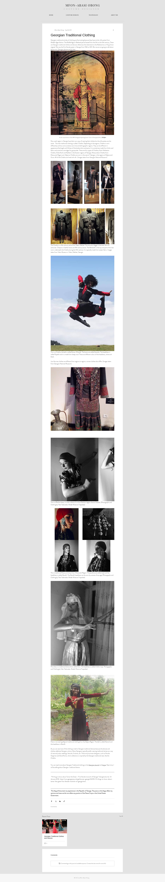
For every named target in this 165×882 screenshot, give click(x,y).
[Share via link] (64, 801)
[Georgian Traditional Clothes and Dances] (54, 826)
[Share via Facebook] (51, 801)
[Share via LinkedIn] (60, 801)
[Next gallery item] (112, 182)
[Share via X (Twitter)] (56, 801)
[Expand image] (58, 182)
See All (121, 816)
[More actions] (113, 30)
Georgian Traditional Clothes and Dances (54, 837)
